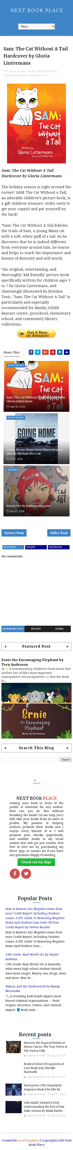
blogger (9, 547)
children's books (46, 71)
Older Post (59, 533)
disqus (30, 547)
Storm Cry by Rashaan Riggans (28, 506)
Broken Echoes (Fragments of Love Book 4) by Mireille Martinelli (44, 1068)
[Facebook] (15, 874)
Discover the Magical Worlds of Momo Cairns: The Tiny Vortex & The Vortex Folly (45, 1047)
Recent (36, 628)
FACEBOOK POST (13, 628)
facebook (55, 547)
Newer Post (14, 533)
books (31, 71)
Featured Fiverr (38, 75)
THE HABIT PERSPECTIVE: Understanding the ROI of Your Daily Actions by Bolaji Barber (44, 1107)
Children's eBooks (15, 75)
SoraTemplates (28, 1140)
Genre (59, 628)
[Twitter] (26, 874)
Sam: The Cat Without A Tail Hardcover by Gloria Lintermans (35, 399)
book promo (17, 71)
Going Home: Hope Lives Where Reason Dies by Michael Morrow (34, 452)
